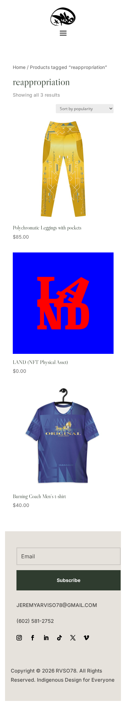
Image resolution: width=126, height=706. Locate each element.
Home (19, 67)
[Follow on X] (73, 637)
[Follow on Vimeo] (86, 637)
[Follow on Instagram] (19, 637)
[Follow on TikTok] (59, 637)
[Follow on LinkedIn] (46, 637)
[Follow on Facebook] (32, 637)
